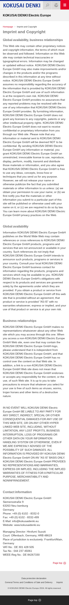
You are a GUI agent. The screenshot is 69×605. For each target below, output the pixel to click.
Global (56, 5)
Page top (57, 563)
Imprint (59, 582)
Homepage (8, 27)
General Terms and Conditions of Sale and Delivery (29, 582)
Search (47, 5)
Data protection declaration (33, 578)
